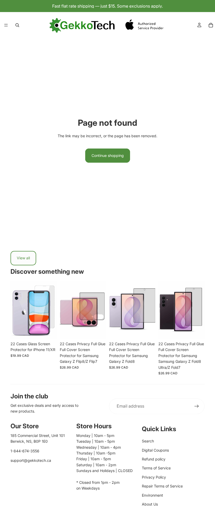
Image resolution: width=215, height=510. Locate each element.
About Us (150, 504)
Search (148, 441)
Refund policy (153, 459)
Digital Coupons (155, 450)
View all (23, 258)
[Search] (17, 25)
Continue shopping (108, 155)
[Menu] (6, 25)
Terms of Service (156, 468)
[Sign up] (196, 406)
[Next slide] (51, 310)
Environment (152, 495)
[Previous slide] (16, 310)
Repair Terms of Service (162, 486)
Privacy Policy (154, 477)
